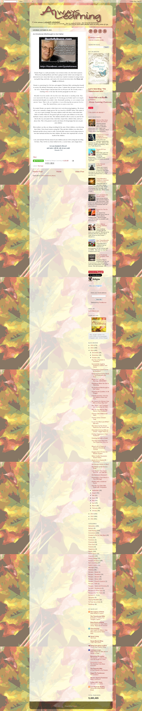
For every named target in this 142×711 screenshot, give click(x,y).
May (93, 500)
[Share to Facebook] (51, 163)
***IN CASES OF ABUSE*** (96, 112)
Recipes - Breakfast (94, 574)
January (94, 510)
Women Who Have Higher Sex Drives (102, 120)
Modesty (91, 570)
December (95, 352)
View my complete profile (96, 40)
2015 (92, 348)
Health (90, 551)
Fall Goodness (94, 674)
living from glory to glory (98, 645)
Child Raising (92, 530)
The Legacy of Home (97, 611)
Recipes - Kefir (92, 583)
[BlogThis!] (48, 163)
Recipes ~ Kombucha (94, 588)
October (94, 357)
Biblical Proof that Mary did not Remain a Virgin (99, 652)
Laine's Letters (92, 565)
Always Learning (95, 37)
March (94, 505)
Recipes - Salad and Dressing (97, 586)
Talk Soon (93, 638)
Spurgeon (91, 597)
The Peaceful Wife (96, 668)
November (95, 355)
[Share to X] (50, 163)
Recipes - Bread (93, 572)
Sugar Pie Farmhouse (97, 673)
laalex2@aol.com (93, 311)
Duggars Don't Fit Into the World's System (99, 452)
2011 (92, 519)
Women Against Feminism (99, 677)
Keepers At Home (93, 560)
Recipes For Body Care (95, 590)
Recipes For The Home (95, 593)
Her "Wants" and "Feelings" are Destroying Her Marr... (100, 406)
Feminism (91, 540)
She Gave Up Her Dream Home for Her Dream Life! (100, 426)
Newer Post (38, 172)
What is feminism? (95, 679)
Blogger (74, 706)
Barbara (90, 528)
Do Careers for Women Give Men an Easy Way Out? (100, 402)
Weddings (91, 604)
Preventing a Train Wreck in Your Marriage (100, 478)
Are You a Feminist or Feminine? (98, 360)
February (95, 508)
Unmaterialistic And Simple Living (102, 195)
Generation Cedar (96, 662)
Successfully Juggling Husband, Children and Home (99, 365)
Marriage (40, 166)
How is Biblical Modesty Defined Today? (101, 225)
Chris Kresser (94, 628)
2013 (92, 514)
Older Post (79, 172)
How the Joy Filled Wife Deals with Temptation (99, 486)
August (94, 493)
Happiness (91, 549)
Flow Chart (91, 544)
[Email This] (46, 163)
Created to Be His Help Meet (97, 535)
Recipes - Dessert (93, 576)
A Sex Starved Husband (100, 164)
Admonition (91, 526)
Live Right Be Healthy (97, 687)
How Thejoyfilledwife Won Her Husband (102, 241)
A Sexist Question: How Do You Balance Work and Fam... (100, 397)
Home (58, 172)
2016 (92, 345)
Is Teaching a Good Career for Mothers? (100, 370)
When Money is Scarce (96, 613)
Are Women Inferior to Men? (100, 464)
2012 (92, 516)
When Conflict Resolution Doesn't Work (99, 456)
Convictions (91, 533)
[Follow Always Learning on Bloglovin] (95, 286)
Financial (91, 542)
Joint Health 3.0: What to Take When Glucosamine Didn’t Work (98, 631)
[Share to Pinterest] (53, 163)
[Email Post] (72, 160)
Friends (90, 547)
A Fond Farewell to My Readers (99, 670)
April (93, 503)
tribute (47, 91)
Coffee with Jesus (96, 682)
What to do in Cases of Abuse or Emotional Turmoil (102, 136)
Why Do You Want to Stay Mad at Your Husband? (99, 410)
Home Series (92, 553)
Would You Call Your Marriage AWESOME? (99, 380)
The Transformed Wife (97, 616)
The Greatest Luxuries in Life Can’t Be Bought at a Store (98, 658)
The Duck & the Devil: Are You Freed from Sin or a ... (100, 442)
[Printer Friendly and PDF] (38, 161)
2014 (92, 350)
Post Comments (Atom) (48, 175)
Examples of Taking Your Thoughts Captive (97, 618)
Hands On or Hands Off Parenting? (99, 460)
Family (90, 537)
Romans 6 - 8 (92, 595)
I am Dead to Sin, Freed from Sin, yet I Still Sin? (99, 471)
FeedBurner (102, 302)
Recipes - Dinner (93, 579)
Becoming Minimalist (97, 656)
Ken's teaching (92, 563)
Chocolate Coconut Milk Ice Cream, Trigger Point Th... (100, 430)
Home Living (94, 636)
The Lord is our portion (96, 684)
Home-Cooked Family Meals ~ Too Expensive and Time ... (100, 375)
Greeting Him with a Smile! (100, 438)
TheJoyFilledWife (93, 599)
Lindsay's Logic (95, 650)
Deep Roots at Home (97, 622)
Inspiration (91, 556)
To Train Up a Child (94, 602)
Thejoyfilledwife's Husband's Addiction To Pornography (102, 180)
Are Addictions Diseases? (99, 475)
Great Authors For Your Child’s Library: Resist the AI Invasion (98, 624)
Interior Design (92, 558)
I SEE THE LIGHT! (95, 642)
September (95, 490)
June (93, 498)
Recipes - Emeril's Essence (96, 581)
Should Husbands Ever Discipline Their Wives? (102, 256)
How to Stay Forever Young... (98, 647)
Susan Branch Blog (96, 641)
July (93, 495)
